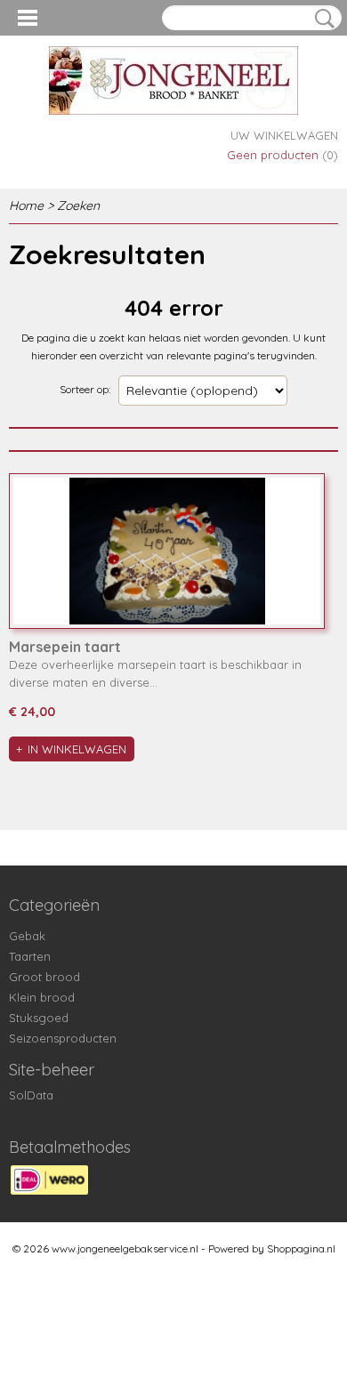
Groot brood (44, 977)
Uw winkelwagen (284, 135)
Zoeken (321, 18)
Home (26, 205)
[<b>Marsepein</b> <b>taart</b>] (166, 551)
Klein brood (42, 997)
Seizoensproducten (63, 1038)
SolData (31, 1095)
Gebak (27, 936)
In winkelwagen (77, 749)
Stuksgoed (39, 1018)
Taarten (30, 956)
